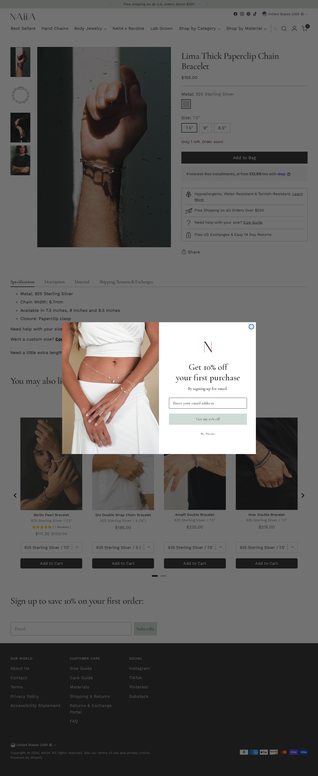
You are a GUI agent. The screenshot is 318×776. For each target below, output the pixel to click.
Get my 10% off (208, 419)
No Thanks (208, 433)
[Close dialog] (251, 326)
